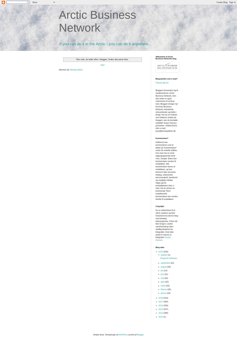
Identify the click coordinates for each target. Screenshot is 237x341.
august (164, 267)
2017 (160, 302)
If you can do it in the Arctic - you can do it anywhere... (105, 44)
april (163, 282)
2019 (160, 252)
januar (164, 293)
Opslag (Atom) (76, 70)
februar (164, 289)
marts (163, 286)
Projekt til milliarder (168, 258)
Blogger (140, 335)
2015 (160, 309)
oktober (164, 255)
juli (162, 270)
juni (162, 274)
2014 (160, 313)
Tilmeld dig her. (162, 83)
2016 (160, 305)
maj (162, 278)
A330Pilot (122, 335)
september (166, 263)
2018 (160, 298)
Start (102, 65)
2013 (160, 317)
